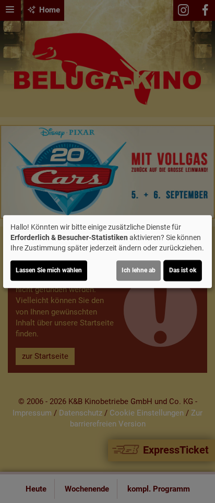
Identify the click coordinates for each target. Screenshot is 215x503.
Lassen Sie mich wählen (49, 270)
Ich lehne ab (139, 270)
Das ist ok (182, 270)
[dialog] (107, 251)
